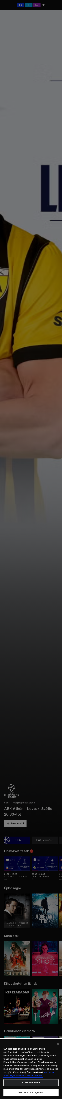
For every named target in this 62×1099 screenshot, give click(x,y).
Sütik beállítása (31, 1083)
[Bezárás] (58, 1044)
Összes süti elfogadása (31, 1092)
